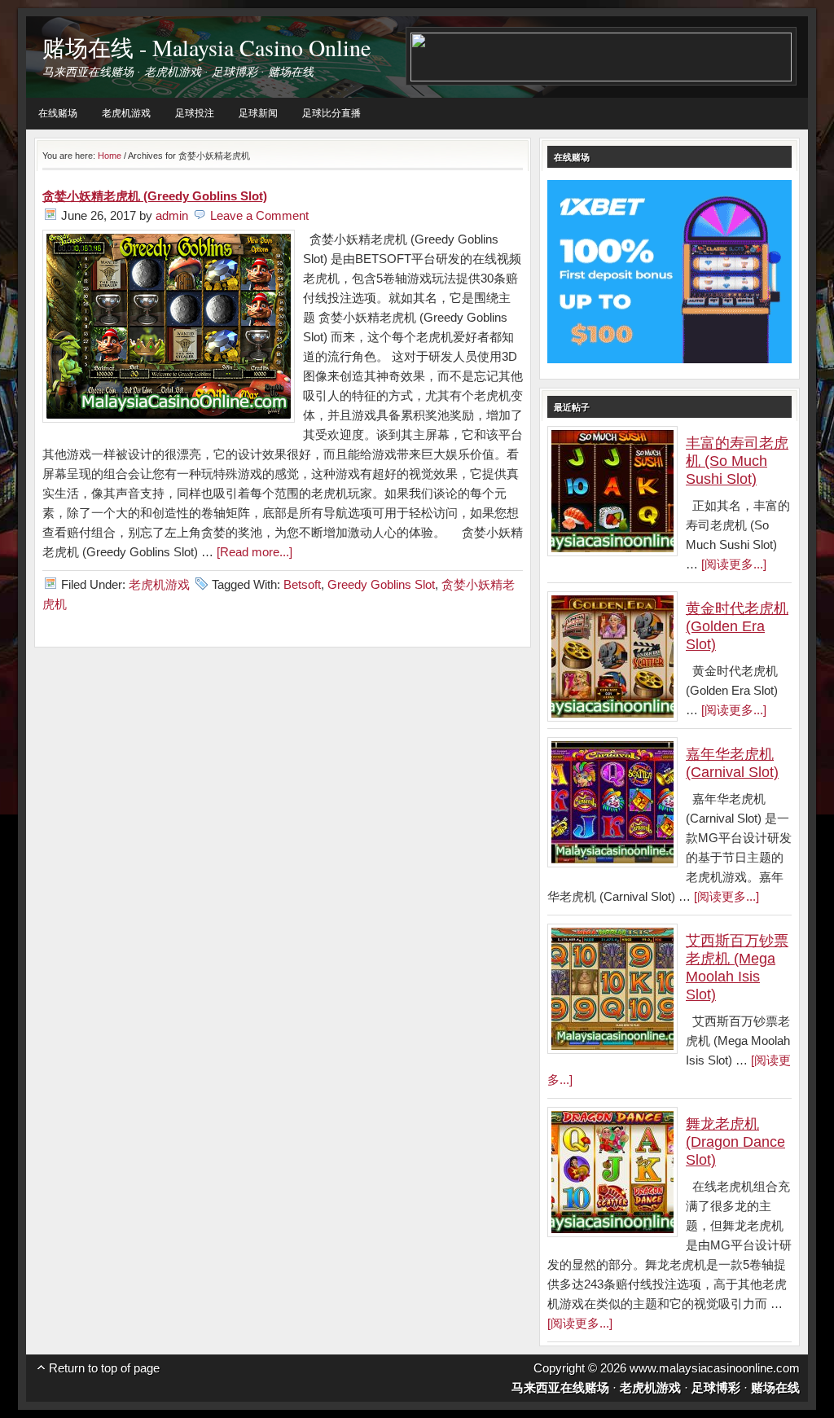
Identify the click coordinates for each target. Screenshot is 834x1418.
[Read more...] (254, 552)
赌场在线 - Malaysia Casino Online (206, 47)
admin (172, 215)
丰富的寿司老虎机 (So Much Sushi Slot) (737, 461)
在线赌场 (57, 113)
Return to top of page (104, 1368)
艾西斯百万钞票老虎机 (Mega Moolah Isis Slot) (737, 968)
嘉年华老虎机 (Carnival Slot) (732, 763)
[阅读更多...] (733, 564)
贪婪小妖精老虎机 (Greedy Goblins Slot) (154, 196)
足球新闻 (258, 113)
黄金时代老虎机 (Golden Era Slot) (737, 626)
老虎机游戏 (126, 113)
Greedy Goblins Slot (381, 584)
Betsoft (302, 584)
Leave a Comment (259, 215)
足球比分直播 (331, 113)
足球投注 (194, 113)
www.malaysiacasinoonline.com (715, 1368)
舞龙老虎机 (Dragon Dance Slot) (735, 1142)
